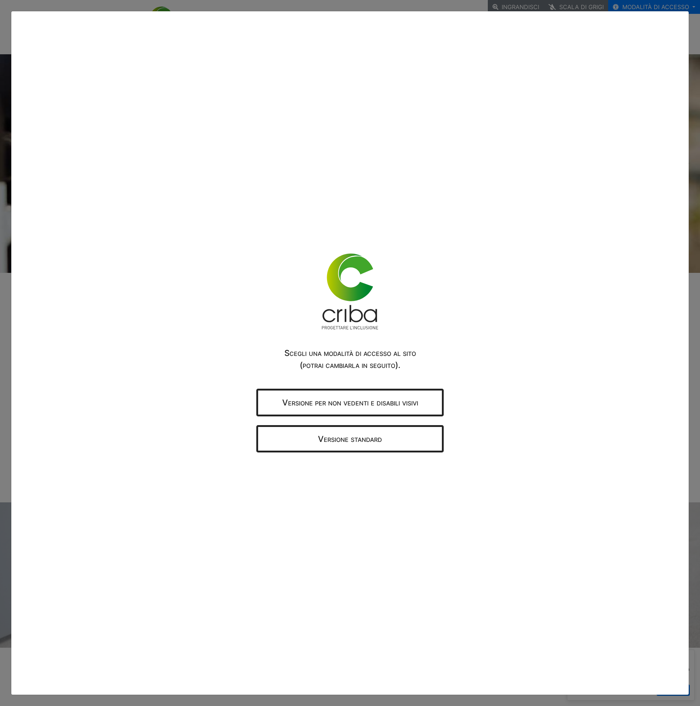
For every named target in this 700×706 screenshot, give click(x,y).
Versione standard (350, 439)
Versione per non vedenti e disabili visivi (350, 402)
